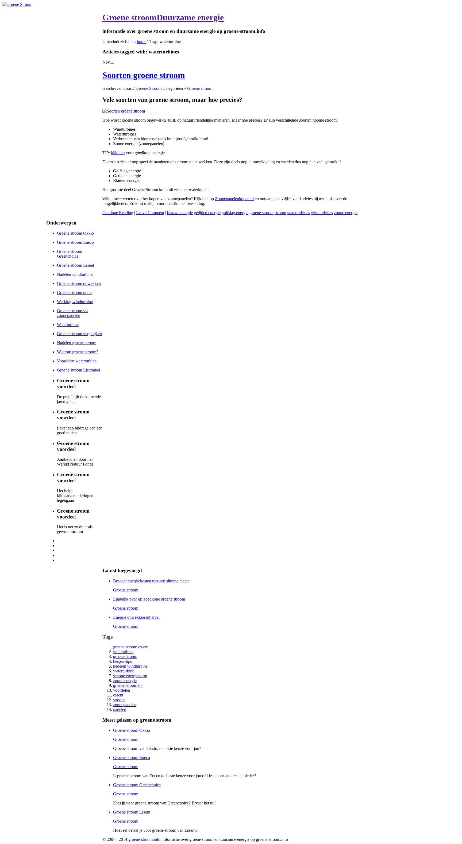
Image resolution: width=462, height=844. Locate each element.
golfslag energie (235, 212)
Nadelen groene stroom (76, 342)
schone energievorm (130, 675)
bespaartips (122, 661)
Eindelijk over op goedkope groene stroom (149, 599)
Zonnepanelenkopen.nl (234, 198)
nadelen (119, 709)
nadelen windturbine (130, 666)
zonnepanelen (124, 704)
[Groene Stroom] (17, 4)
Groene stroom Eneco (75, 242)
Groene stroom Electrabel (78, 370)
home (141, 41)
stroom (280, 212)
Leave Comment (150, 212)
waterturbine (123, 671)
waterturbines (298, 212)
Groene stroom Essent (75, 265)
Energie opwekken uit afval (136, 617)
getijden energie (207, 212)
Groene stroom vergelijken (79, 333)
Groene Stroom (148, 88)
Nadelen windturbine (75, 274)
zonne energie (345, 212)
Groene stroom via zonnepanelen (72, 313)
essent (118, 695)
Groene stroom (199, 88)
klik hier (118, 152)
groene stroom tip (128, 685)
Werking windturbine (75, 301)
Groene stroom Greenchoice (69, 253)
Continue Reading (117, 212)
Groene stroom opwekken (79, 283)
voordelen (121, 690)
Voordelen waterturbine (77, 361)
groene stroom (261, 212)
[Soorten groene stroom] (123, 111)
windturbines (322, 212)
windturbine (123, 651)
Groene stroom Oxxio (75, 233)
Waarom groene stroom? (77, 352)
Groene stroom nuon (74, 292)
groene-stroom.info (144, 839)
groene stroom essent (130, 647)
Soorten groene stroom (143, 75)
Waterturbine (68, 324)
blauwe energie (180, 212)
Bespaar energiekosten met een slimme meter (151, 581)
